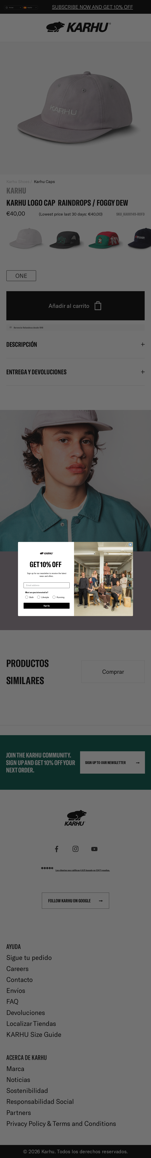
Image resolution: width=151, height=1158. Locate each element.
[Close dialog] (130, 544)
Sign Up (47, 605)
